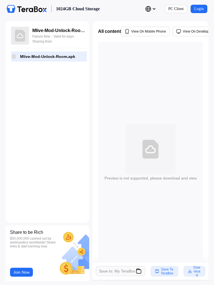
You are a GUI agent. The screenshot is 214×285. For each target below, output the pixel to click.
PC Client (176, 9)
